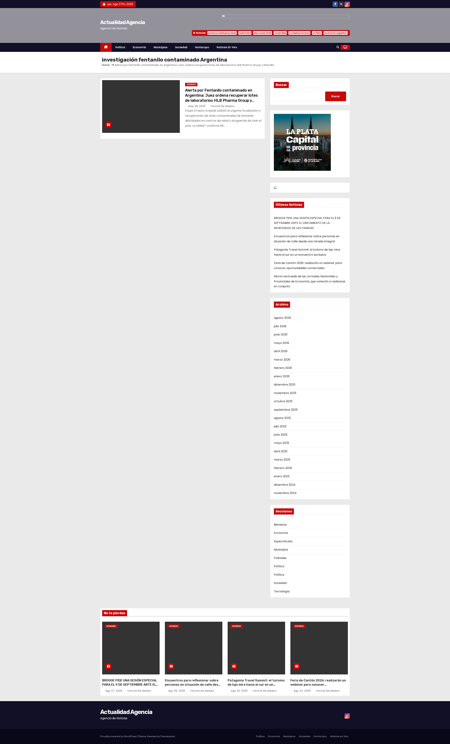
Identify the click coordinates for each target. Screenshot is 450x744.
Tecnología (282, 591)
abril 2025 (280, 451)
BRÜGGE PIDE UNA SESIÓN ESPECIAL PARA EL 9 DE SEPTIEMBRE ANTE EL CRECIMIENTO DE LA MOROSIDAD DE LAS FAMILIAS (307, 223)
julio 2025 (280, 426)
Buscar (281, 85)
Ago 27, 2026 (114, 691)
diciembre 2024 (284, 485)
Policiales (280, 558)
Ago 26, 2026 (177, 691)
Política (120, 47)
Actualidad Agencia (122, 22)
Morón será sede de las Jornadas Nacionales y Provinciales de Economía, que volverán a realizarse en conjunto (309, 281)
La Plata (317, 32)
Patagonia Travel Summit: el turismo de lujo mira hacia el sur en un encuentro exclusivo (256, 684)
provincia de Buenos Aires (222, 32)
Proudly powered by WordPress (118, 736)
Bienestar (280, 525)
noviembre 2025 (285, 393)
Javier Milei (280, 32)
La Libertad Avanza (299, 32)
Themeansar (167, 736)
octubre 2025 (283, 401)
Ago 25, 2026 (239, 691)
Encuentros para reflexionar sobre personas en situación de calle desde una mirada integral (193, 684)
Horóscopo (202, 47)
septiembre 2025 (286, 410)
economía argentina (335, 32)
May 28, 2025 (197, 106)
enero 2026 (282, 376)
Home (106, 65)
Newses (151, 736)
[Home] (106, 47)
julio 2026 (280, 326)
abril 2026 (280, 351)
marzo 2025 (282, 460)
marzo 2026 (282, 360)
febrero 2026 (283, 368)
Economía (139, 47)
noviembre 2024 (285, 493)
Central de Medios (222, 106)
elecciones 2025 (262, 32)
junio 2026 (280, 334)
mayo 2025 (281, 443)
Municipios (161, 47)
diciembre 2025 (284, 385)
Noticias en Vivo (227, 47)
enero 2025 (282, 476)
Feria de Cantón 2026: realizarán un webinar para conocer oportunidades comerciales (318, 684)
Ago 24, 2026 (302, 691)
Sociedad (181, 47)
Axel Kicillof (245, 32)
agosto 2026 (282, 318)
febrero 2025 (283, 468)
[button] (337, 47)
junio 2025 (280, 435)
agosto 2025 (282, 418)
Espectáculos (283, 541)
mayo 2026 (281, 343)
